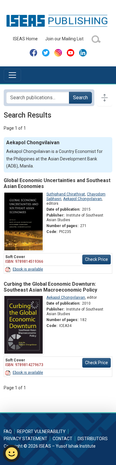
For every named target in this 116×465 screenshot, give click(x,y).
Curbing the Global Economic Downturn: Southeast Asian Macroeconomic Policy (50, 287)
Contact (62, 438)
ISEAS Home (25, 38)
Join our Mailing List (64, 38)
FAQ (8, 431)
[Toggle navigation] (12, 75)
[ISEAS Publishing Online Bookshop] (58, 20)
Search (80, 98)
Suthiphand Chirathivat (65, 194)
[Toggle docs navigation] (104, 97)
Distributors (93, 438)
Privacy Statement (25, 438)
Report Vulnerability (41, 431)
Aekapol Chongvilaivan (82, 199)
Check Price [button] (96, 259)
